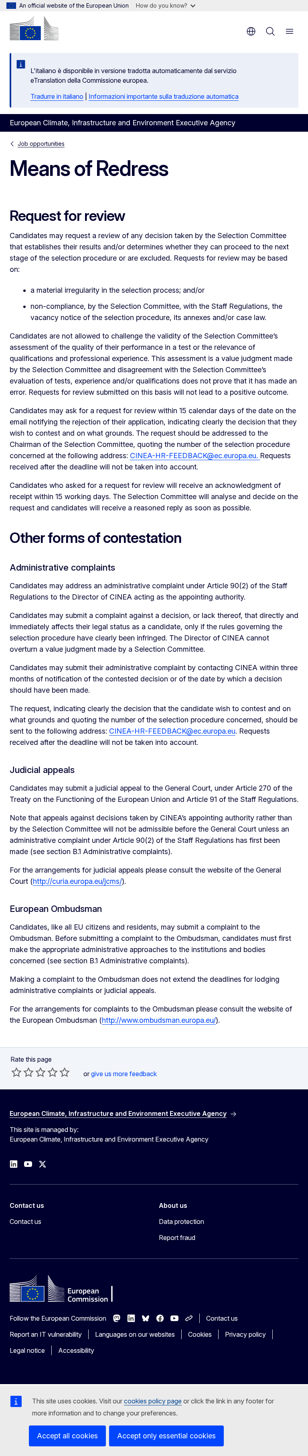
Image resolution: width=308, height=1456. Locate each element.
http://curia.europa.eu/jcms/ (77, 881)
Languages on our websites (135, 1334)
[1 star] (16, 1072)
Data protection (181, 1221)
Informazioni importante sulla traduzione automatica (164, 96)
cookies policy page (153, 1401)
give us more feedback (124, 1074)
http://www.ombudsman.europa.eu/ (159, 1020)
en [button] (251, 31)
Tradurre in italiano (56, 96)
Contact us (25, 1221)
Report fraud (177, 1238)
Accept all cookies (67, 1436)
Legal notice (27, 1350)
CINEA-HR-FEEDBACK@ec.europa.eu (193, 455)
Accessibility (76, 1350)
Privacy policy (245, 1334)
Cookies (200, 1334)
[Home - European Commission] (34, 28)
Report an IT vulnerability (46, 1334)
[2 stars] (22, 1072)
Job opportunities (41, 143)
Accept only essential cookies (166, 1436)
